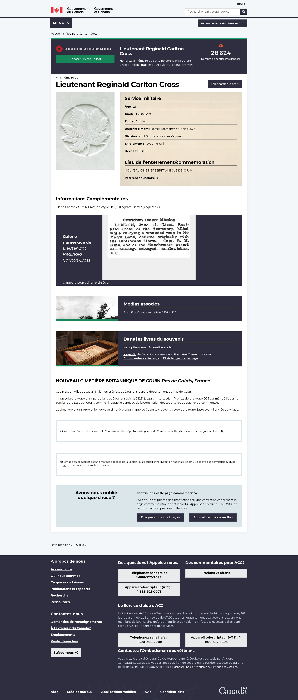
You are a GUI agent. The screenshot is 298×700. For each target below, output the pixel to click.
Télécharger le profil (225, 84)
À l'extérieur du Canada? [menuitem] (71, 628)
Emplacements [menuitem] (63, 635)
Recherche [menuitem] (59, 595)
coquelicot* (132, 64)
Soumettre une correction (213, 517)
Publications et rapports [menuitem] (70, 589)
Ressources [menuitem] (60, 602)
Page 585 (129, 354)
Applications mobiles (118, 692)
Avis (148, 692)
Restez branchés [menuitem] (64, 641)
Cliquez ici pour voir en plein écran (86, 282)
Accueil (56, 33)
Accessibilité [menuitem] (61, 569)
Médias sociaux (79, 692)
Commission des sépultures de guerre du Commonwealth (141, 431)
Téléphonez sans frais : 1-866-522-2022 (149, 575)
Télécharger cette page (180, 358)
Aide (54, 692)
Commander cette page (141, 358)
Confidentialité (172, 692)
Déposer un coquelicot (85, 59)
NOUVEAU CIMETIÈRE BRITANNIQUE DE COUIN (158, 170)
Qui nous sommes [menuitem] (65, 576)
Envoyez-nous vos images (160, 517)
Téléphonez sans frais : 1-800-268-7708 (149, 640)
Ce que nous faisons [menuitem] (67, 582)
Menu (62, 23)
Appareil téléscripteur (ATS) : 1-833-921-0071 (149, 589)
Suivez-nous (67, 654)
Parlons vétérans (216, 573)
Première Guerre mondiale (142, 312)
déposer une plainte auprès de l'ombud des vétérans (205, 666)
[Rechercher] (243, 11)
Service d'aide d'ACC (134, 613)
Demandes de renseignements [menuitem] (76, 622)
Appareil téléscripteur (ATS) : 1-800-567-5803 (216, 640)
